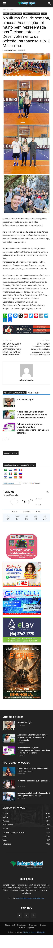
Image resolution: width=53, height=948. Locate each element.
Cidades (43, 925)
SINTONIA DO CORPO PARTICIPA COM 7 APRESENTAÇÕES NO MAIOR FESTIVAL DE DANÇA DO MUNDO (12, 349)
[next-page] (8, 439)
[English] (15, 470)
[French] (20, 470)
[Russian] (20, 473)
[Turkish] (20, 477)
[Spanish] (15, 477)
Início (4, 9)
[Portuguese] (15, 473)
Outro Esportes (34, 13)
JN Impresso (33, 925)
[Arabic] (5, 470)
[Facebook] (19, 915)
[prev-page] (4, 439)
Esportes (31, 928)
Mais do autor (33, 393)
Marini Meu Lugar (25, 399)
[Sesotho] (5, 477)
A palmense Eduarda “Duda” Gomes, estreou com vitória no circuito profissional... (32, 737)
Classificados (21, 925)
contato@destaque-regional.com (30, 898)
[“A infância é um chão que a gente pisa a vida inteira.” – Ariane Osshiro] (9, 784)
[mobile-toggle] (4, 3)
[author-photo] (26, 376)
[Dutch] (10, 470)
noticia (26, 13)
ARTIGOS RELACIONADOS (14, 393)
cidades (11, 9)
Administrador (11, 50)
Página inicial (10, 925)
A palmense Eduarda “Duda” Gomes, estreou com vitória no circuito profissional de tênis (32, 414)
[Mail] (26, 915)
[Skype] (33, 915)
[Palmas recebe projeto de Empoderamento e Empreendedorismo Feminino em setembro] (9, 427)
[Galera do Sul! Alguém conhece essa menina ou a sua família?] (9, 771)
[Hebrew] (5, 473)
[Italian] (10, 473)
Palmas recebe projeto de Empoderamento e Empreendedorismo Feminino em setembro (33, 750)
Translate (37, 483)
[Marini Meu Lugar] (9, 402)
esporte (12, 13)
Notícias (22, 928)
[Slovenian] (10, 477)
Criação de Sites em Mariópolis (34, 932)
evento (19, 13)
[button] (49, 3)
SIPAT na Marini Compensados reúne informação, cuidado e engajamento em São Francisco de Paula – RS (40, 349)
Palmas (44, 13)
